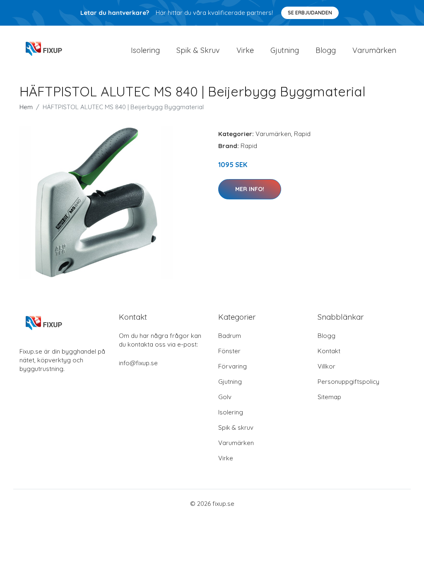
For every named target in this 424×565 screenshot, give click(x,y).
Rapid (302, 134)
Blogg (326, 50)
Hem (26, 107)
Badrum (229, 336)
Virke (245, 50)
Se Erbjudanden (310, 13)
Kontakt (329, 351)
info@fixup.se (138, 363)
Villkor (326, 366)
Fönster (229, 351)
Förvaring (232, 366)
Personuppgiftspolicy (348, 381)
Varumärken (374, 50)
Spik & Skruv (198, 50)
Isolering (145, 50)
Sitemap (329, 397)
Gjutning (284, 50)
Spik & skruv (235, 427)
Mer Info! (249, 189)
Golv (224, 397)
